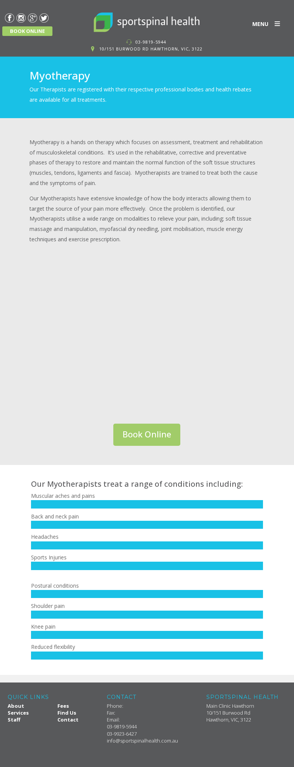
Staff (14, 719)
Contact (67, 719)
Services (18, 712)
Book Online (146, 434)
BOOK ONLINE (27, 31)
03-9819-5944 (151, 42)
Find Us (66, 712)
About (16, 705)
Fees (63, 705)
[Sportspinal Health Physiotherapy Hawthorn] (147, 22)
